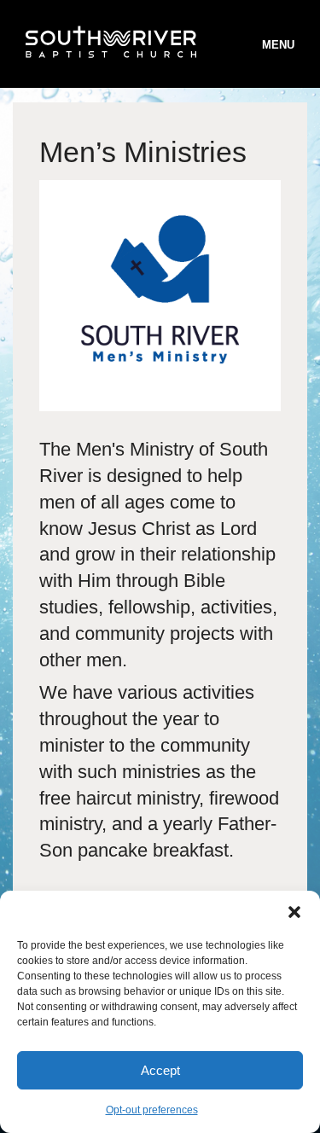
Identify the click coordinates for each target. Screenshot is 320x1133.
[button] (294, 912)
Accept (160, 1070)
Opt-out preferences (152, 1110)
